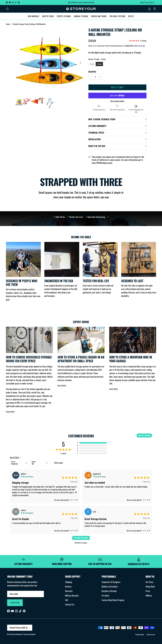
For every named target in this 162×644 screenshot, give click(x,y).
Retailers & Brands (109, 591)
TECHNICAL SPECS (96, 132)
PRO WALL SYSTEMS (117, 16)
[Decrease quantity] (90, 76)
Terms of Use (150, 634)
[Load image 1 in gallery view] (49, 61)
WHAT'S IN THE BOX (96, 146)
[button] (92, 443)
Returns (68, 586)
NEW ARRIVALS (33, 16)
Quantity (92, 71)
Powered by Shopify (29, 634)
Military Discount (72, 595)
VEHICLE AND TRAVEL (99, 16)
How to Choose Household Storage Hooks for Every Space (29, 359)
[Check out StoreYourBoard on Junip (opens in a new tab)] (84, 543)
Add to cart (117, 87)
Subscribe (15, 602)
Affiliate (149, 595)
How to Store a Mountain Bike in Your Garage (130, 359)
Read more (10, 412)
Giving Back (150, 586)
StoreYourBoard (18, 634)
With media (58, 462)
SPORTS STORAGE (64, 16)
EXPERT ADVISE (81, 322)
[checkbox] (60, 462)
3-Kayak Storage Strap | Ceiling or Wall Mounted (29, 24)
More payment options (117, 101)
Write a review (144, 435)
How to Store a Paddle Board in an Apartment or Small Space (81, 359)
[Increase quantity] (100, 76)
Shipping (68, 582)
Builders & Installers (110, 586)
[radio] (91, 64)
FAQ (66, 600)
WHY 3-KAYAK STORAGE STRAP (102, 119)
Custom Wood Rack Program (113, 600)
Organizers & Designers (111, 582)
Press (148, 591)
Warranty (68, 591)
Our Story (149, 582)
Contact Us (69, 604)
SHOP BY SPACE (48, 16)
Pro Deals (105, 595)
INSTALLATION (94, 139)
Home (8, 24)
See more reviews (81, 538)
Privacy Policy (139, 634)
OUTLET (131, 16)
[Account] (149, 8)
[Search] (7, 8)
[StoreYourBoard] (81, 8)
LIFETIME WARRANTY (97, 125)
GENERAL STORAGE (81, 16)
